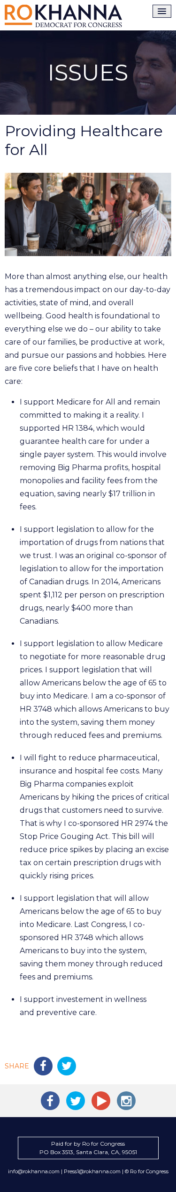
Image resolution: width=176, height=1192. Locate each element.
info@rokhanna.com (34, 1171)
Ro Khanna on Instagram (126, 1100)
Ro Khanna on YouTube (101, 1100)
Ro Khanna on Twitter (75, 1100)
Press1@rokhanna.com (92, 1171)
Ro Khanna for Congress (63, 16)
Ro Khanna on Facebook (50, 1100)
